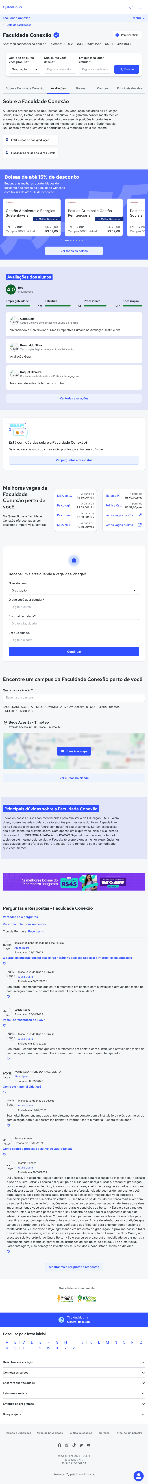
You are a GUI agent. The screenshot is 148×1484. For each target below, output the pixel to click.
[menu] (140, 7)
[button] (139, 1476)
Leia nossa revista (15, 1393)
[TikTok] (74, 1445)
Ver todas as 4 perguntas (20, 917)
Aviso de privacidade (50, 1432)
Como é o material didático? (22, 1086)
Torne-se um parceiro (129, 1432)
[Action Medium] (74, 882)
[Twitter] (81, 1445)
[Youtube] (88, 1445)
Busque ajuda (12, 1414)
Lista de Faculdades (18, 24)
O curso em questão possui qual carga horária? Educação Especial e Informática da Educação (67, 957)
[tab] (25, 88)
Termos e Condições (18, 1432)
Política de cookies (80, 1432)
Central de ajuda (78, 1322)
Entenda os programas (18, 1404)
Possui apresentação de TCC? (24, 1020)
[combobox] (60, 69)
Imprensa (104, 1432)
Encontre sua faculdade (19, 1383)
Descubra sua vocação (18, 1362)
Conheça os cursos (15, 1372)
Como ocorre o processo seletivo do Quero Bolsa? (37, 1148)
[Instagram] (67, 1445)
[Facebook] (59, 1445)
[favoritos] (130, 7)
